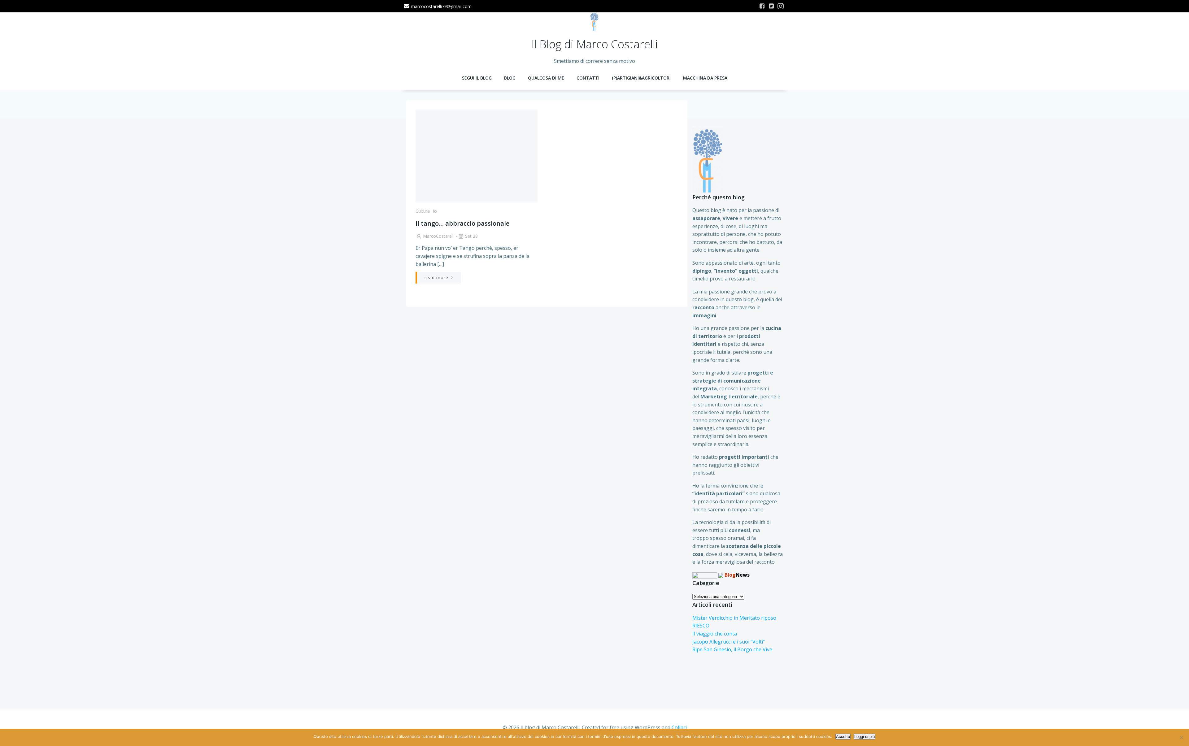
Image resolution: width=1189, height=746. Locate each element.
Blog (510, 78)
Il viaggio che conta (714, 633)
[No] (1181, 737)
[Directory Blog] (704, 574)
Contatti (588, 78)
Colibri (679, 727)
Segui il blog (477, 78)
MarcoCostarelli (439, 236)
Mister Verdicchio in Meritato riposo (734, 617)
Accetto (843, 736)
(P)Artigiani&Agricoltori (641, 78)
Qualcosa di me (546, 78)
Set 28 (471, 236)
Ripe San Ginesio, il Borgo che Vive (732, 649)
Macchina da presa (705, 78)
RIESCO (700, 625)
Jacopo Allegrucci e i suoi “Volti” (728, 641)
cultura (423, 211)
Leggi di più (864, 736)
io (435, 211)
